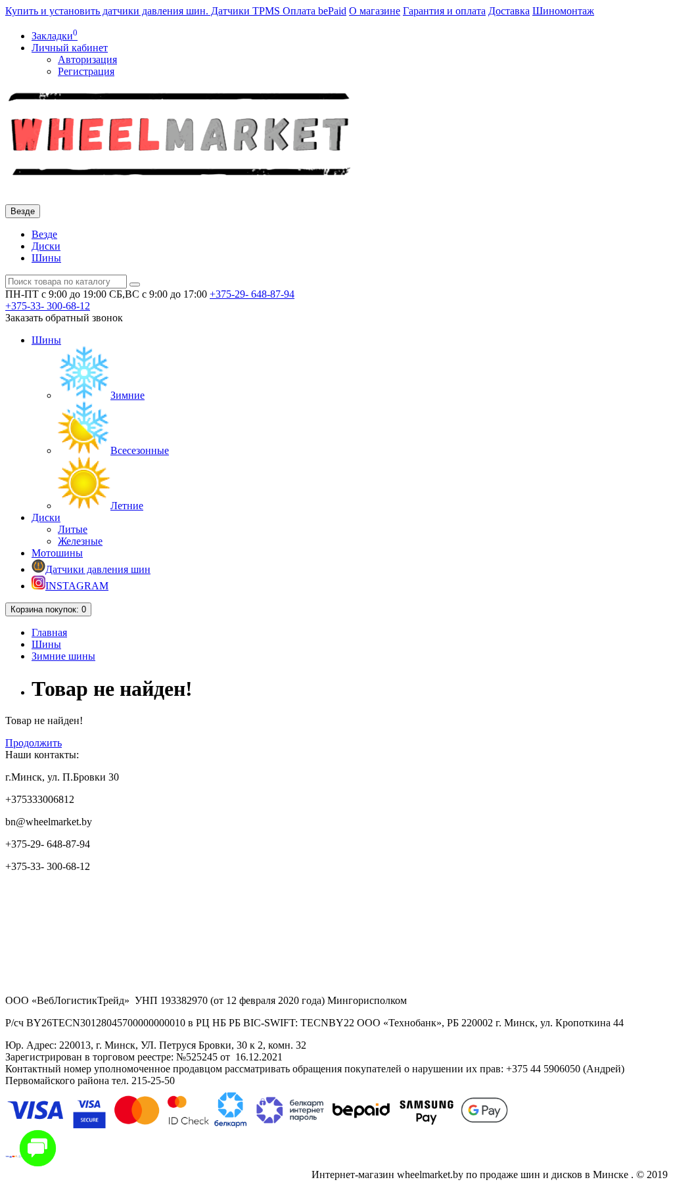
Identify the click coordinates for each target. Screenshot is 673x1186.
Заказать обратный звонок (64, 317)
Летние (126, 505)
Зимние (127, 395)
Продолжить (33, 742)
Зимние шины (63, 656)
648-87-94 (252, 294)
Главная (49, 632)
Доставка (509, 10)
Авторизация (87, 59)
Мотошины (57, 553)
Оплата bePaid (314, 10)
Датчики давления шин (98, 569)
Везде (44, 234)
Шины (46, 257)
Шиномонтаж (563, 10)
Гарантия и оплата (444, 10)
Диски (46, 246)
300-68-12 (47, 305)
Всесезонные (139, 450)
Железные (80, 541)
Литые (72, 529)
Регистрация (86, 71)
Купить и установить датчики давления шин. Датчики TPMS (144, 10)
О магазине (374, 10)
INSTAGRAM (76, 585)
